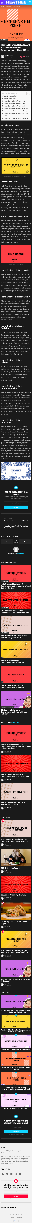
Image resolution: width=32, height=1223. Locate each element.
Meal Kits (5, 581)
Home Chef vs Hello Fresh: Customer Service (15, 114)
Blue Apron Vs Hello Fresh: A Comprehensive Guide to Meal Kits (15, 612)
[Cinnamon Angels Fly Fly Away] (16, 884)
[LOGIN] (30, 2)
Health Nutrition (7, 707)
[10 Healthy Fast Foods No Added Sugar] (16, 911)
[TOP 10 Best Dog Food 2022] (16, 857)
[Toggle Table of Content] (27, 93)
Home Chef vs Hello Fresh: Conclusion (16, 118)
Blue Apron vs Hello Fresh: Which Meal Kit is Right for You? (14, 636)
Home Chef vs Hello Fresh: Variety (14, 103)
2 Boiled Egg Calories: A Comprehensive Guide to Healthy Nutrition (14, 712)
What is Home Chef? (10, 96)
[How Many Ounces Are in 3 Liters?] (16, 1100)
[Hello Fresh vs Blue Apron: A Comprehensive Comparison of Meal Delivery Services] (16, 573)
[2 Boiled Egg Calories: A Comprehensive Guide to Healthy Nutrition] (16, 699)
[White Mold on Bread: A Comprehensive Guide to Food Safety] (16, 1021)
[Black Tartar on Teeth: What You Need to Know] (16, 1059)
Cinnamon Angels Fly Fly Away (13, 895)
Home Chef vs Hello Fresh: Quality (14, 106)
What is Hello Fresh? (10, 98)
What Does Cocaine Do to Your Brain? (16, 1050)
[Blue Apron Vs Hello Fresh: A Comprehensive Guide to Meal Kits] (16, 600)
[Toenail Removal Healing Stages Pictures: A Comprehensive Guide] (16, 828)
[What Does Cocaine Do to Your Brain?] (16, 1041)
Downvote (25, 541)
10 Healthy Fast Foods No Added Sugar (14, 923)
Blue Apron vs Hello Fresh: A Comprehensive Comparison (12, 686)
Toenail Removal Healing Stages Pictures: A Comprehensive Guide (14, 840)
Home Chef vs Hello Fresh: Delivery (15, 111)
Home (12, 1217)
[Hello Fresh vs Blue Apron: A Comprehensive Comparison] (16, 649)
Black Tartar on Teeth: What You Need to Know (16, 1068)
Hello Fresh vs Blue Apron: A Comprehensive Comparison (12, 661)
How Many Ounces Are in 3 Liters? (16, 1109)
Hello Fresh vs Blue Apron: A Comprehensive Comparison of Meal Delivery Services (16, 586)
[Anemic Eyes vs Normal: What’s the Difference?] (16, 968)
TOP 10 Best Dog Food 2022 (11, 868)
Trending (3, 903)
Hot (3, 820)
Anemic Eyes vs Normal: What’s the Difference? (15, 980)
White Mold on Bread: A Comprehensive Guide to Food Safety (16, 1031)
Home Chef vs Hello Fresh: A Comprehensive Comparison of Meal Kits (16, 1089)
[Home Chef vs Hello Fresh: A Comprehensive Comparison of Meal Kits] (16, 1078)
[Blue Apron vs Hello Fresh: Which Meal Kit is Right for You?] (16, 625)
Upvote (7, 541)
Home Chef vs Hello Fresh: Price (14, 101)
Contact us (19, 1217)
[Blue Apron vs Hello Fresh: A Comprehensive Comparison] (16, 674)
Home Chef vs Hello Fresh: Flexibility (15, 108)
